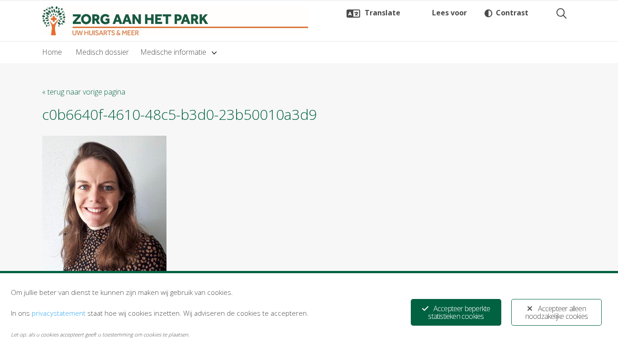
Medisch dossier (102, 52)
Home (52, 52)
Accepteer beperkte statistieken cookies (459, 312)
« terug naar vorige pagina (83, 92)
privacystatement (59, 313)
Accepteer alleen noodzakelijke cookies (556, 312)
